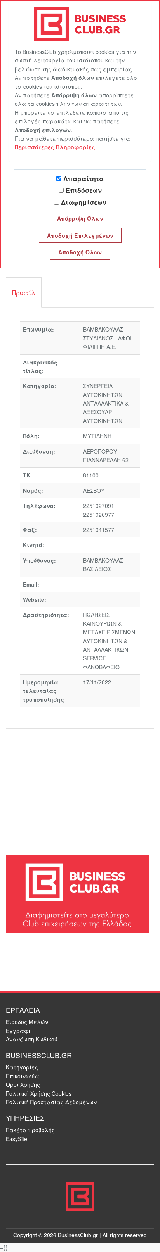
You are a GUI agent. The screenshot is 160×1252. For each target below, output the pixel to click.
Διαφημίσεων (83, 202)
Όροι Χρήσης (23, 1084)
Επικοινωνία (22, 1076)
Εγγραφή (19, 1030)
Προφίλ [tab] (23, 292)
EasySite (16, 1139)
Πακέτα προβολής (30, 1130)
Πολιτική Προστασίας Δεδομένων (51, 1102)
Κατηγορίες (22, 1067)
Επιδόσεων (84, 190)
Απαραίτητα (83, 178)
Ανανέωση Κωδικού (31, 1039)
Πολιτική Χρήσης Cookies (38, 1093)
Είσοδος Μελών (27, 1022)
